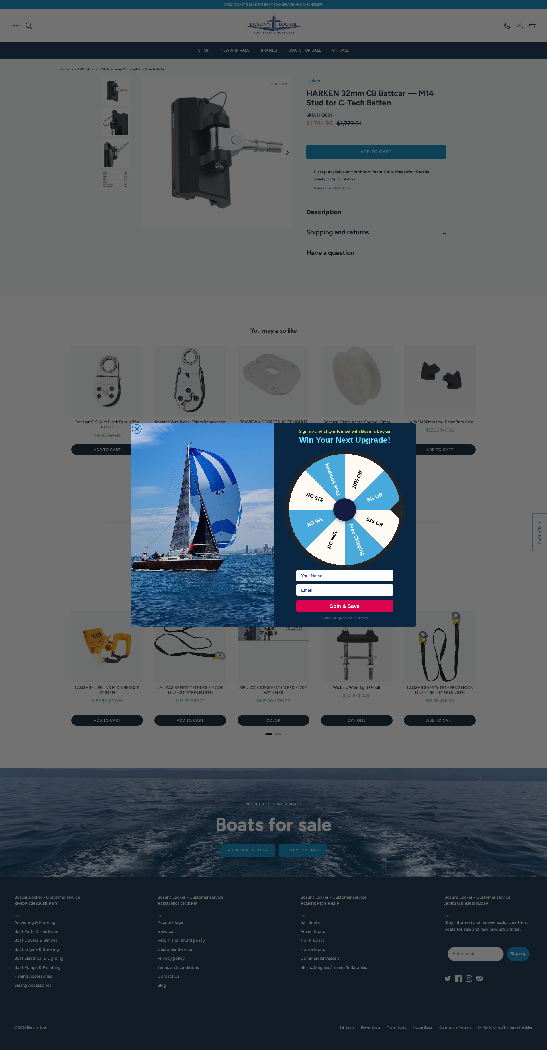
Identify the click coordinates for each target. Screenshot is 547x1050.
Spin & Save (345, 606)
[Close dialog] (136, 429)
